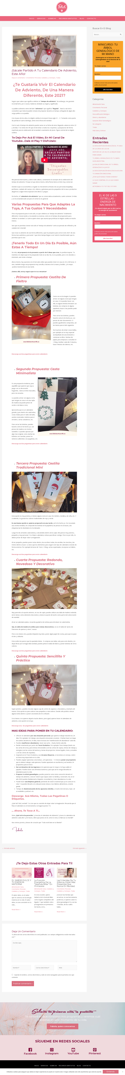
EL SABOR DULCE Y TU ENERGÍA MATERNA (21, 882)
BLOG (79, 1066)
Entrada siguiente (80, 848)
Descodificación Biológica (101, 114)
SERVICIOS (44, 1066)
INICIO (36, 1066)
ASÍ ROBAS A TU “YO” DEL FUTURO (105, 186)
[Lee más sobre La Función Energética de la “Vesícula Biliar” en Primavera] (44, 872)
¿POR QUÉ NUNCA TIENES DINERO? (105, 177)
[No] (123, 1072)
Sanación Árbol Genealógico (102, 121)
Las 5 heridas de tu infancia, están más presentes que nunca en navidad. (66, 883)
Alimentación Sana (17, 887)
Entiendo (111, 1072)
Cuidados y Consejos (48, 78)
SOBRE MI (53, 1066)
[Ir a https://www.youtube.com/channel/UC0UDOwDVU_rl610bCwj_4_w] (73, 1051)
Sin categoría (97, 124)
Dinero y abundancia (99, 117)
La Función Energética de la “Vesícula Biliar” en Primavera (43, 883)
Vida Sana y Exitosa (99, 130)
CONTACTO (87, 1066)
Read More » (16, 909)
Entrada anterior (8, 848)
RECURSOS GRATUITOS (67, 1066)
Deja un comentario (18, 78)
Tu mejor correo (100, 66)
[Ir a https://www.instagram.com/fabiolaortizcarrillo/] (52, 1051)
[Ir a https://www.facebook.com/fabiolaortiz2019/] (30, 1051)
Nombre (97, 74)
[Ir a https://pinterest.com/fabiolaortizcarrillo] (95, 1051)
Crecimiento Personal (33, 78)
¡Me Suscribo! (107, 89)
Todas (58, 78)
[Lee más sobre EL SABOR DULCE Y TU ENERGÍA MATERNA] (22, 872)
